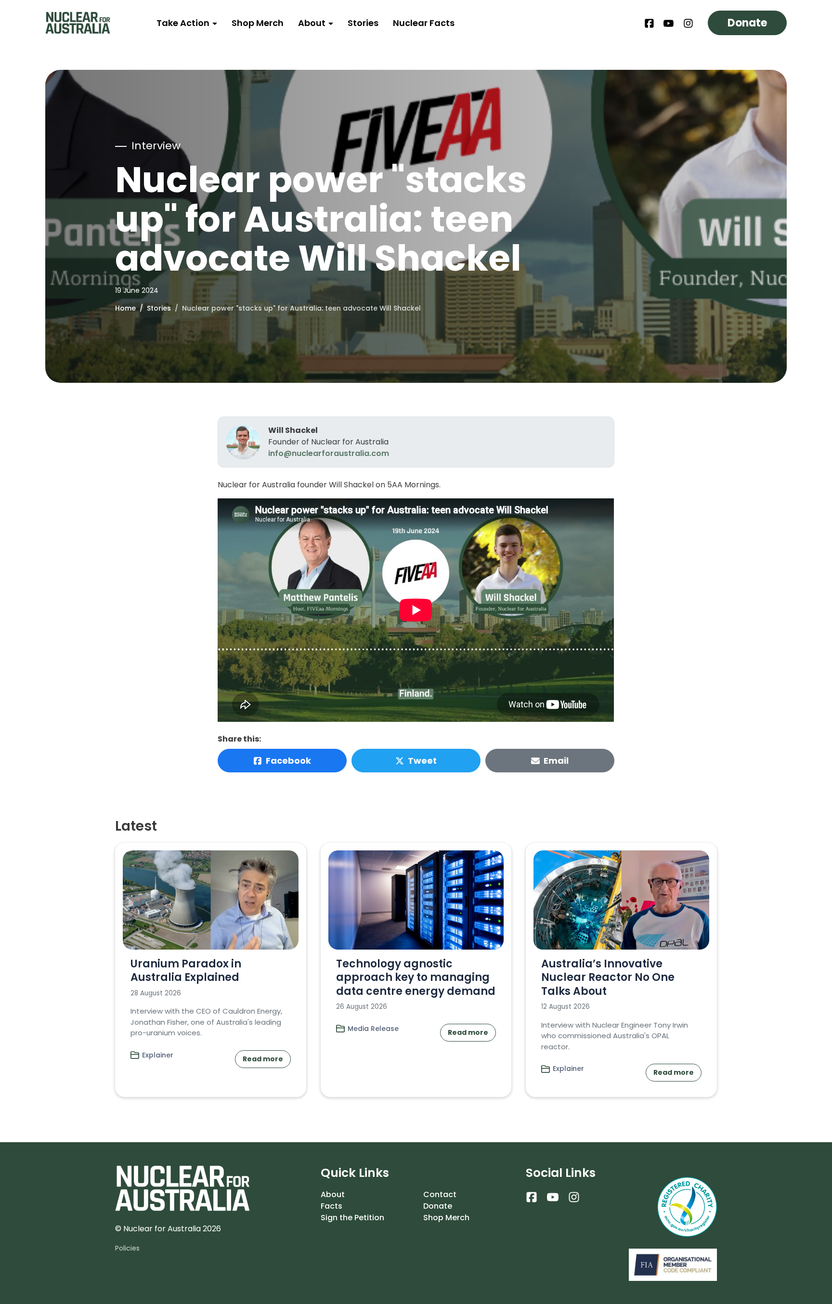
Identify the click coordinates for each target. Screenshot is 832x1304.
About (312, 23)
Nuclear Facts (424, 23)
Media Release (373, 1028)
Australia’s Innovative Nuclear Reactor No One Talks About (608, 977)
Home (125, 308)
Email (556, 761)
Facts (331, 1206)
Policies (127, 1248)
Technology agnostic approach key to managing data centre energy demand (415, 977)
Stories (363, 23)
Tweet (422, 761)
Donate (747, 22)
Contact (439, 1194)
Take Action (183, 23)
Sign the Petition (352, 1217)
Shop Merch (258, 23)
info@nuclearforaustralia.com (328, 453)
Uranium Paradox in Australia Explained (185, 970)
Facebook (288, 761)
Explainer (157, 1055)
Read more (263, 1059)
